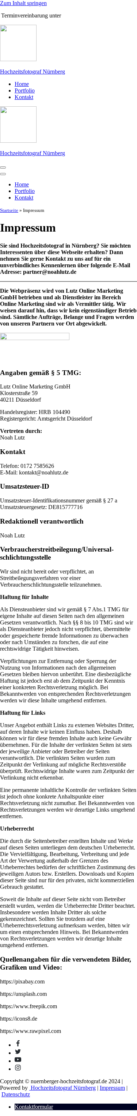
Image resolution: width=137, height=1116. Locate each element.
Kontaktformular (34, 1107)
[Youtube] (18, 1061)
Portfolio (25, 90)
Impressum (112, 1088)
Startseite (9, 210)
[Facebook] (18, 1045)
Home (22, 84)
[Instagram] (18, 1069)
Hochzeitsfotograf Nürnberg (62, 1088)
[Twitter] (18, 1053)
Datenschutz (15, 1094)
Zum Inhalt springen (23, 3)
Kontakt (24, 97)
